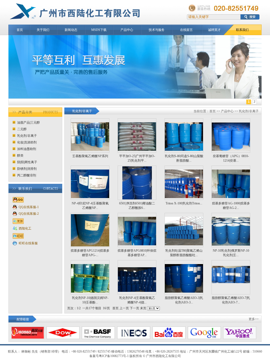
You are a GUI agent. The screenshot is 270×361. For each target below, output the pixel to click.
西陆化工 (25, 228)
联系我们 (242, 30)
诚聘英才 (214, 30)
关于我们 (43, 30)
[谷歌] (204, 337)
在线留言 (186, 30)
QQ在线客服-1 (29, 207)
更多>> (254, 319)
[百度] (169, 337)
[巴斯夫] (98, 337)
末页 (143, 308)
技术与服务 (157, 30)
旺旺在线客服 (28, 243)
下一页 (135, 308)
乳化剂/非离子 (249, 111)
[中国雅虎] (240, 337)
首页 (20, 30)
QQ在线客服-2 (29, 213)
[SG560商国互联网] (28, 337)
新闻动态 (71, 30)
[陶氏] (63, 337)
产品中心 (126, 30)
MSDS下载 (99, 30)
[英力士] (134, 337)
